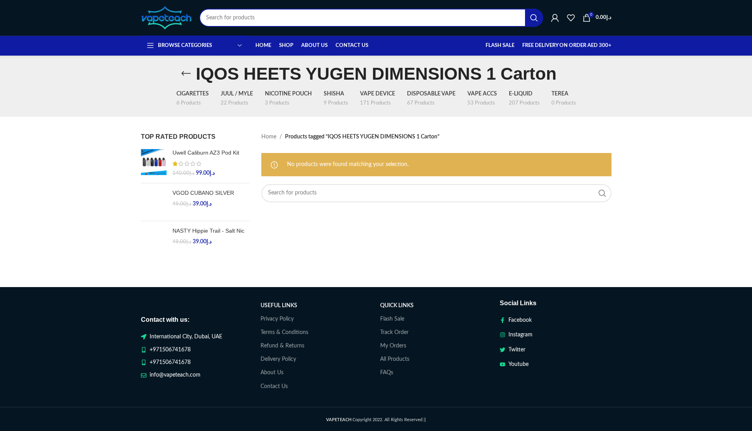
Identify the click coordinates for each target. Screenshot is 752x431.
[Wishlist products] (571, 18)
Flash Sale (392, 319)
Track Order (394, 332)
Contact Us (274, 386)
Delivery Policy (278, 359)
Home (268, 137)
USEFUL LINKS (279, 305)
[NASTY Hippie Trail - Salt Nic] (154, 240)
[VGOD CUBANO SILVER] (154, 202)
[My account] (555, 18)
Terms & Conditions (284, 332)
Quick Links (397, 305)
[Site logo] (166, 18)
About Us (272, 372)
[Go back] (186, 74)
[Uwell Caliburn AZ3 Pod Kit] (154, 163)
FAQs (386, 372)
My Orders (393, 346)
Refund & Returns (282, 346)
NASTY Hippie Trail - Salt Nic (208, 231)
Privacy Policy (277, 319)
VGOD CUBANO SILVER (203, 193)
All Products (394, 359)
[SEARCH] (534, 18)
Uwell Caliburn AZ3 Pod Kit (206, 152)
